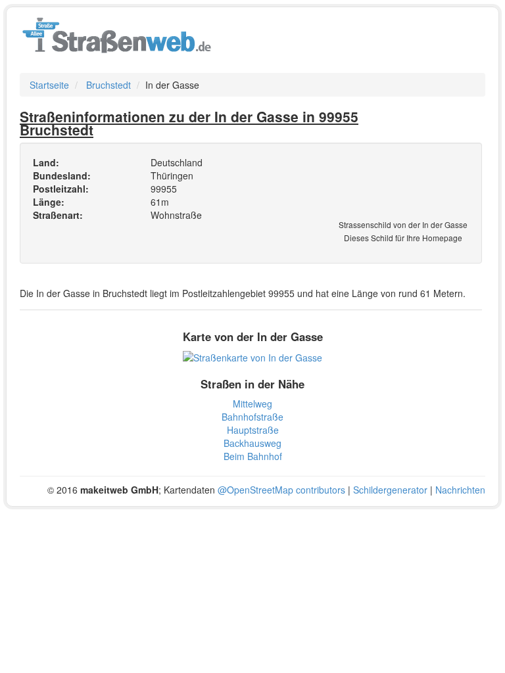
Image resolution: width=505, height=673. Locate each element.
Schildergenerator (390, 489)
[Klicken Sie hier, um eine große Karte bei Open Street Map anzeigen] (252, 356)
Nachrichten (460, 489)
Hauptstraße (253, 429)
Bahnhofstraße (252, 416)
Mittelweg (252, 403)
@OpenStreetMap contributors (281, 489)
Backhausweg (252, 443)
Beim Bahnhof (253, 456)
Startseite (49, 84)
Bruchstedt (108, 84)
